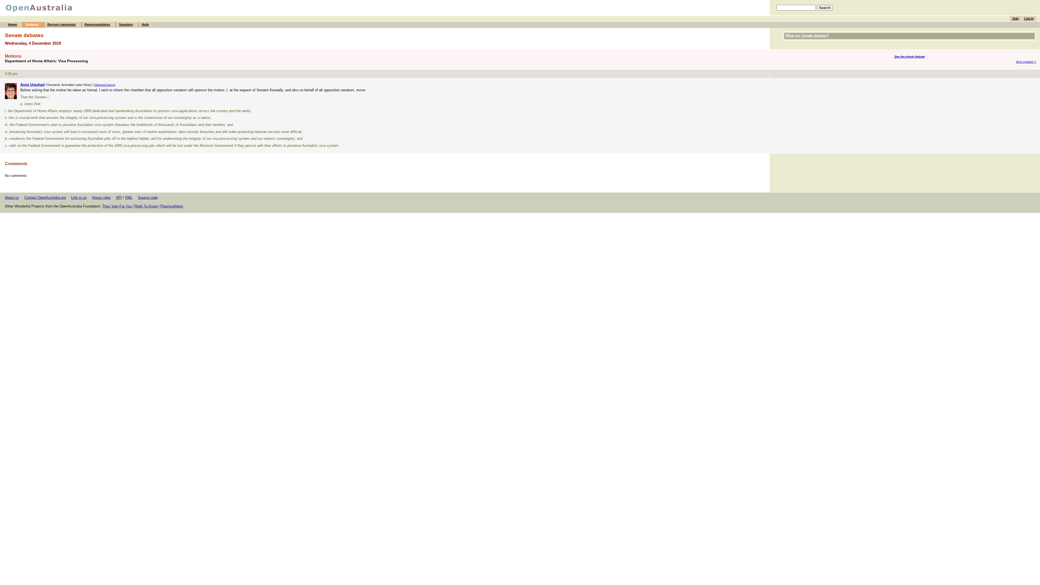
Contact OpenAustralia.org (45, 198)
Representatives (97, 25)
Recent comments (61, 25)
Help (145, 25)
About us (12, 198)
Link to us (79, 198)
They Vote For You (117, 206)
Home (12, 25)
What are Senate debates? (807, 36)
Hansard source (104, 84)
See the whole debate (909, 56)
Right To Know (146, 206)
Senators (126, 25)
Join (1015, 19)
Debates (32, 25)
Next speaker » (1026, 61)
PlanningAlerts (171, 206)
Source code (148, 198)
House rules (101, 198)
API (119, 198)
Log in (1029, 19)
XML (128, 198)
